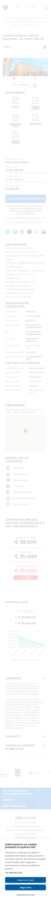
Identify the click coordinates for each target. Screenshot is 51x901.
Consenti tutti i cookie (25, 880)
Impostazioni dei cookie (25, 895)
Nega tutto (25, 887)
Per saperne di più (13, 872)
